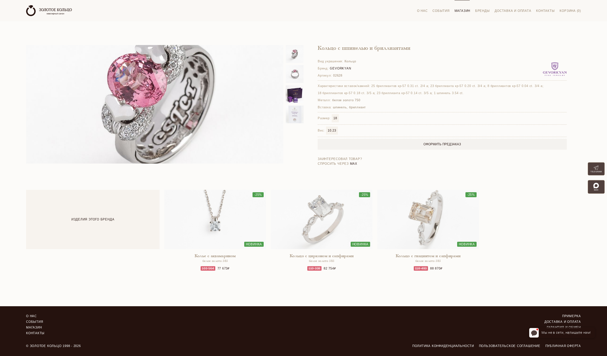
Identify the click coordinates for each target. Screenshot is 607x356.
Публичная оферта (563, 346)
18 (335, 118)
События (440, 11)
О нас (422, 11)
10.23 (332, 130)
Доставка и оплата (513, 11)
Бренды (482, 11)
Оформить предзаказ (442, 144)
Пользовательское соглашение (509, 346)
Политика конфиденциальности (443, 346)
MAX (353, 163)
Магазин (462, 11)
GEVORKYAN (340, 68)
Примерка (571, 316)
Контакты (545, 11)
